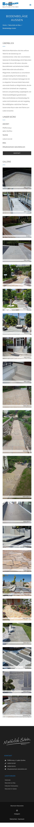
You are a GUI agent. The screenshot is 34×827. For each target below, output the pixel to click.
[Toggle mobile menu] (30, 5)
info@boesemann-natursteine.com (14, 147)
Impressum (21, 819)
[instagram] (17, 810)
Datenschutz (13, 819)
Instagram (17, 814)
